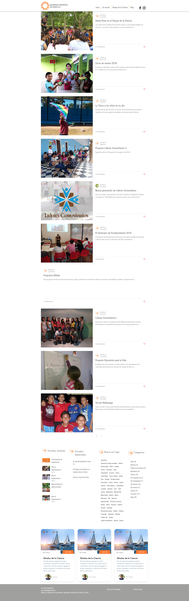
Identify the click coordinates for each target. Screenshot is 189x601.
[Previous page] (88, 436)
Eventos (111, 482)
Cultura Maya (104, 476)
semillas (116, 520)
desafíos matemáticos (106, 520)
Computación (104, 473)
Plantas (103, 505)
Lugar (119, 489)
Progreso (119, 505)
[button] (68, 552)
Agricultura (104, 460)
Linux (115, 489)
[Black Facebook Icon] (140, 8)
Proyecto (103, 508)
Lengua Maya (119, 486)
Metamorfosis (117, 492)
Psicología (109, 508)
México (116, 495)
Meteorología (104, 495)
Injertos (121, 482)
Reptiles (115, 511)
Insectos (103, 486)
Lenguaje (103, 489)
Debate (121, 476)
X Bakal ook (104, 517)
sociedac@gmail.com (48, 590)
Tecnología (104, 514)
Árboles (121, 520)
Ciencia (103, 470)
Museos (111, 495)
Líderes (103, 492)
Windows (117, 514)
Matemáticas (109, 492)
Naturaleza (104, 498)
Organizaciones (105, 501)
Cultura (117, 473)
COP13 (111, 466)
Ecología (107, 479)
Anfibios (120, 463)
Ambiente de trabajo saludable (109, 463)
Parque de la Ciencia (115, 501)
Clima (114, 470)
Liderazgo (109, 489)
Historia (116, 482)
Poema (108, 505)
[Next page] (101, 436)
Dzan (102, 479)
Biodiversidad (104, 466)
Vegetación (111, 514)
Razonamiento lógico (106, 511)
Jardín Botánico (111, 486)
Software (121, 511)
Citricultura (109, 470)
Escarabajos (104, 482)
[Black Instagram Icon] (144, 8)
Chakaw (117, 466)
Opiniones (114, 498)
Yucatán (111, 517)
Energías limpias (115, 479)
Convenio (111, 473)
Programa (113, 505)
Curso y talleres (113, 476)
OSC (109, 498)
